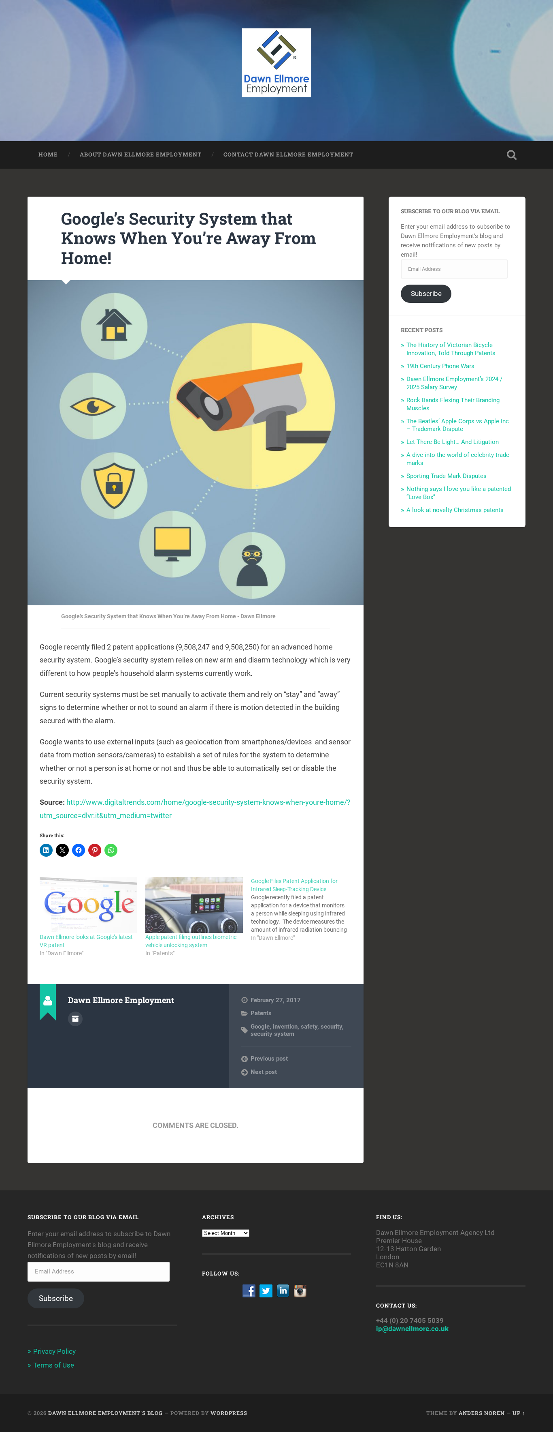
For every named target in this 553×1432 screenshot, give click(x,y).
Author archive (75, 1019)
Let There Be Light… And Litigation (452, 442)
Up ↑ (519, 1413)
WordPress (229, 1413)
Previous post (269, 1058)
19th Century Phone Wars (440, 366)
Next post (264, 1072)
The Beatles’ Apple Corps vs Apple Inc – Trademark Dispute (457, 425)
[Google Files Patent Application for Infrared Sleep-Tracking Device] (304, 909)
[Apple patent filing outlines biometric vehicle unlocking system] (194, 905)
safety (309, 1026)
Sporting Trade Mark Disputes (446, 476)
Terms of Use (53, 1365)
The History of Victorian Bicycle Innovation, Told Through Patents (451, 349)
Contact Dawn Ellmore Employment (288, 154)
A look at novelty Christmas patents (455, 510)
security (331, 1026)
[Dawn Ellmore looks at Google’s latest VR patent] (88, 905)
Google (260, 1026)
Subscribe (426, 293)
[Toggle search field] (511, 155)
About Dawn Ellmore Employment (141, 154)
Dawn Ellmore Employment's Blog (105, 1413)
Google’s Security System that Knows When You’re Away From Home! (188, 238)
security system (272, 1034)
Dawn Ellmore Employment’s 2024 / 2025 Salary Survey (454, 383)
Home (48, 154)
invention (285, 1026)
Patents (261, 1013)
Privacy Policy (54, 1351)
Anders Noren (482, 1413)
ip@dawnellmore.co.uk (412, 1329)
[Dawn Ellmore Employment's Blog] (276, 70)
